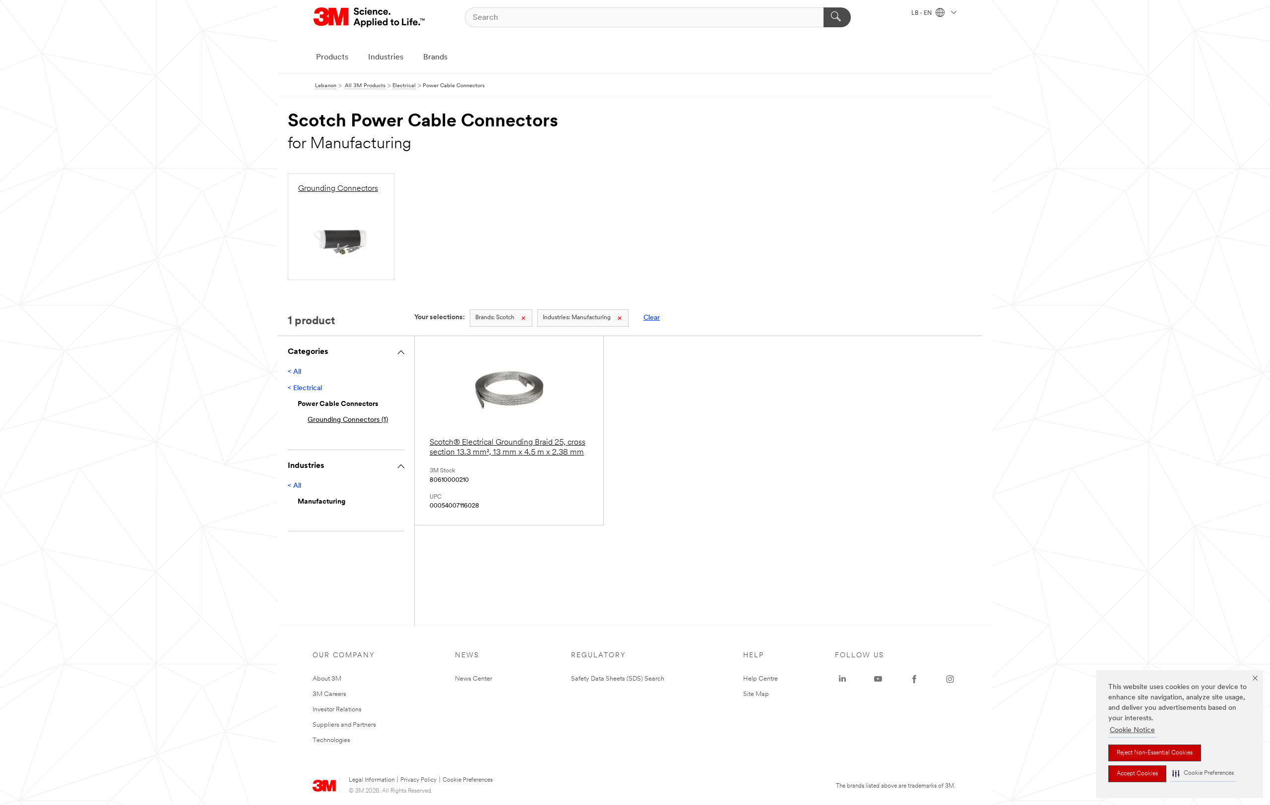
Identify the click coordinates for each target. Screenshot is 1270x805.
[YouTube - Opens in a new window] (878, 679)
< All (294, 372)
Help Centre (760, 679)
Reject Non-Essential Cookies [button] (1155, 753)
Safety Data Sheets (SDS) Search (617, 679)
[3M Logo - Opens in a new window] (370, 17)
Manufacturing (577, 318)
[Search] (837, 17)
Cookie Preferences (468, 780)
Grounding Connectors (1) (348, 420)
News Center (473, 679)
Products (332, 57)
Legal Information (371, 780)
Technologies (331, 740)
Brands (435, 57)
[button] (1203, 773)
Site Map (756, 694)
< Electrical (305, 388)
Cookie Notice (1132, 730)
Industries (385, 57)
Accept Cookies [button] (1137, 774)
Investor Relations (337, 709)
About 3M (327, 679)
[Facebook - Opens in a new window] (914, 679)
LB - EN (922, 13)
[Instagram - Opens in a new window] (950, 679)
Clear (651, 318)
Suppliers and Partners (344, 725)
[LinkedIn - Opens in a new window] (842, 679)
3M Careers (329, 694)
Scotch (494, 318)
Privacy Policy (418, 780)
